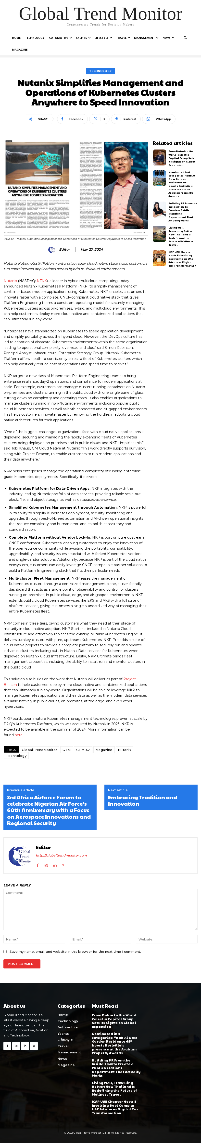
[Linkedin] (55, 864)
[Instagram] (46, 864)
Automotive (58, 38)
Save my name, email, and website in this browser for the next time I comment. (75, 951)
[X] (63, 864)
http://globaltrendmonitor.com (61, 855)
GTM (67, 750)
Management (144, 38)
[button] (185, 38)
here (19, 735)
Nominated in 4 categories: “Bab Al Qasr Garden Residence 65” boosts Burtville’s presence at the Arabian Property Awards (181, 184)
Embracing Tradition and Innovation (142, 800)
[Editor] (52, 249)
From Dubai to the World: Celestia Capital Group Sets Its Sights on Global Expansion (181, 158)
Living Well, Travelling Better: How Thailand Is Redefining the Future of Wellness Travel (180, 236)
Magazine (19, 49)
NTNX (42, 281)
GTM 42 (83, 750)
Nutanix (10, 281)
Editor (64, 249)
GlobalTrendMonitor (39, 750)
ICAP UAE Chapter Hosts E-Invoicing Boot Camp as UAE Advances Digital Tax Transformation (182, 258)
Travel (121, 38)
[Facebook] (37, 864)
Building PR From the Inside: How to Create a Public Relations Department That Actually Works (116, 1068)
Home (16, 38)
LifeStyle (101, 38)
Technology (34, 38)
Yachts (81, 38)
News (167, 38)
